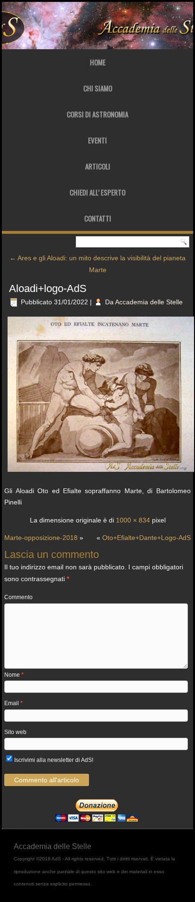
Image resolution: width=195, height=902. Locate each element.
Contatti (97, 218)
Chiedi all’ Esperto (97, 192)
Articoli (97, 166)
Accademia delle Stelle (149, 302)
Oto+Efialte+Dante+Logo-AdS (146, 537)
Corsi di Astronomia (97, 114)
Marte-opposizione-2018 (41, 537)
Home (98, 62)
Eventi (97, 140)
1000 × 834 (133, 520)
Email (13, 703)
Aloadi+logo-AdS (48, 288)
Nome (14, 675)
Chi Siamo (97, 88)
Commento (18, 597)
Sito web (15, 732)
